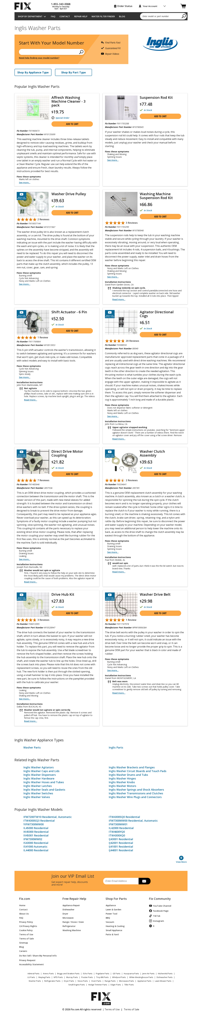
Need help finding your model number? (39, 57)
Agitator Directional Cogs (157, 314)
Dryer (65, 913)
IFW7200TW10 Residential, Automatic (47, 817)
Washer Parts (32, 747)
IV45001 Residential (36, 835)
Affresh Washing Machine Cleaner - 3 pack (68, 101)
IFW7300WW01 (118, 824)
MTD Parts (58, 977)
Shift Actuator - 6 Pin (69, 312)
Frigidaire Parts (102, 973)
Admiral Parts (33, 973)
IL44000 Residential (35, 850)
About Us (24, 913)
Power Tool (111, 913)
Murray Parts (72, 977)
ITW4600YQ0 (117, 831)
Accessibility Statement (31, 964)
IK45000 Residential (36, 831)
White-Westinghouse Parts (141, 977)
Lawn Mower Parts (163, 981)
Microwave (68, 917)
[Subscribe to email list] (145, 881)
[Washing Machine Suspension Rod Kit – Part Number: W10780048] (121, 204)
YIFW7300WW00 (33, 824)
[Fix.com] (24, 6)
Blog (122, 16)
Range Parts (110, 981)
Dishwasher (68, 909)
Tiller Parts (129, 984)
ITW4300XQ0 (117, 835)
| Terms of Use (111, 1009)
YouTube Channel (162, 905)
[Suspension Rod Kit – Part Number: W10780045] (121, 108)
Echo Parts (87, 973)
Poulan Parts (87, 977)
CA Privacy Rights (28, 926)
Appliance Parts (144, 981)
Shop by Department (30, 16)
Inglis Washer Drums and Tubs (128, 775)
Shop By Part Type (73, 72)
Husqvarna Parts (131, 973)
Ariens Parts (48, 973)
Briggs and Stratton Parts (68, 973)
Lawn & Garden (113, 909)
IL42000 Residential (121, 828)
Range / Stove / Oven (73, 921)
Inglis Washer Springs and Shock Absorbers (136, 789)
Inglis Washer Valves (36, 797)
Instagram (158, 921)
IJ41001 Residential (121, 846)
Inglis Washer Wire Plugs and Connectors (135, 797)
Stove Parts (82, 981)
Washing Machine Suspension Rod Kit (156, 196)
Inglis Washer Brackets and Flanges (132, 767)
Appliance (111, 905)
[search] (183, 16)
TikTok (156, 915)
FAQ (53, 16)
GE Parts (116, 973)
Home (22, 905)
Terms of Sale (26, 938)
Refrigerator (69, 926)
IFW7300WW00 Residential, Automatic (133, 820)
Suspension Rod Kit (156, 97)
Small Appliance (114, 930)
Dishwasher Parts (165, 977)
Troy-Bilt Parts (102, 977)
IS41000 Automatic (35, 846)
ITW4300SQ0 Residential (124, 817)
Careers (23, 950)
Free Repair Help (74, 899)
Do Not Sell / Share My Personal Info (36, 955)
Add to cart (72, 124)
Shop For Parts (116, 899)
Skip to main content (101, 10)
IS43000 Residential (35, 843)
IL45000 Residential (35, 828)
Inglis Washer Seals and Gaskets (44, 789)
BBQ (108, 917)
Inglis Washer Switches (38, 793)
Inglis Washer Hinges (122, 778)
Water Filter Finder (103, 16)
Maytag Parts (44, 977)
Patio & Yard (112, 934)
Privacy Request (27, 960)
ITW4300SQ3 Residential (39, 820)
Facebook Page (160, 910)
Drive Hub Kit (62, 594)
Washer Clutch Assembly (152, 453)
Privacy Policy (26, 921)
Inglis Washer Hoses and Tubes (43, 782)
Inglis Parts (116, 747)
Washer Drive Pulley (68, 194)
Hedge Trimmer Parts (97, 984)
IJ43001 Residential (121, 839)
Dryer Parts (69, 981)
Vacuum (110, 921)
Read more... (118, 299)
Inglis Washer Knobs (122, 782)
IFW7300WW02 (32, 839)
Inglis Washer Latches (37, 786)
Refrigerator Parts (52, 981)
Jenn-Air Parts (148, 973)
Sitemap (23, 942)
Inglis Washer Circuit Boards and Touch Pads (137, 771)
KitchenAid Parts (165, 973)
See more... (24, 182)
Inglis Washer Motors (122, 786)
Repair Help (80, 16)
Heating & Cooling (115, 926)
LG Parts (31, 977)
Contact (64, 16)
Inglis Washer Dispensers (39, 775)
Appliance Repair (71, 905)
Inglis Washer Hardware (38, 778)
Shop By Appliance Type (33, 72)
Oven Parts (96, 981)
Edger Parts (116, 984)
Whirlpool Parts (119, 977)
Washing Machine (72, 930)
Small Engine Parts (76, 984)
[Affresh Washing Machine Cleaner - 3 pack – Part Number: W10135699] (33, 108)
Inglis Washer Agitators (38, 767)
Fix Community (160, 899)
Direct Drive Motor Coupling (67, 453)
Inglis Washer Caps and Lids (41, 771)
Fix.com (24, 899)
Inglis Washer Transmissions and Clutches (136, 793)
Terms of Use (26, 934)
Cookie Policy (26, 930)
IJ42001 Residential (121, 843)
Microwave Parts (126, 981)
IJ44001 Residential (121, 850)
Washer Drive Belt (155, 594)
